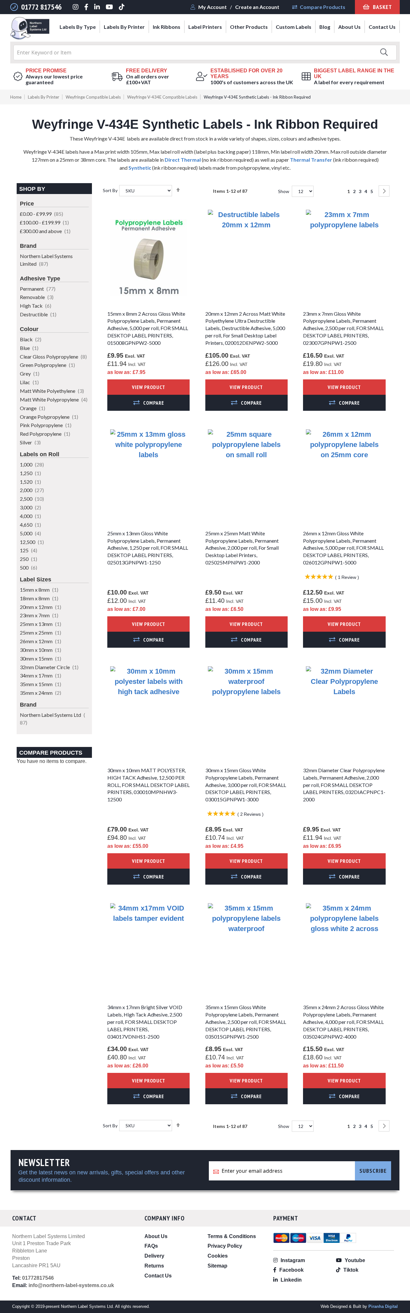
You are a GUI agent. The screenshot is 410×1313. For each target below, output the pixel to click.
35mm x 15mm (40, 684)
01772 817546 (41, 7)
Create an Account (257, 7)
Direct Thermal (183, 160)
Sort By (110, 190)
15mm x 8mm (39, 590)
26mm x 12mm (40, 641)
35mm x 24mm (40, 693)
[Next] (384, 191)
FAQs (151, 1246)
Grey (29, 373)
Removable (36, 297)
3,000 (30, 507)
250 (28, 559)
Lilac (29, 382)
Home (15, 97)
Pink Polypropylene (45, 425)
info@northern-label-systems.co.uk (71, 1285)
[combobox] (205, 52)
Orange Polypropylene (49, 417)
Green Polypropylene (47, 365)
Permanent (37, 289)
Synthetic (139, 168)
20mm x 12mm (40, 607)
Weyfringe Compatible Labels (93, 97)
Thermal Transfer (311, 160)
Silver (30, 442)
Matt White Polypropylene (53, 399)
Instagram (292, 1260)
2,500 (32, 499)
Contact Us (158, 1275)
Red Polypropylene (45, 434)
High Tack (35, 306)
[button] (148, 403)
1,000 (32, 464)
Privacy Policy (225, 1246)
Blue (29, 348)
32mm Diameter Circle (49, 667)
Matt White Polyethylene (52, 391)
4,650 (30, 525)
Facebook (291, 1270)
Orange (32, 408)
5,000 (30, 533)
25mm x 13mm (40, 624)
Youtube (354, 1260)
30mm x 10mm (40, 650)
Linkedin (290, 1280)
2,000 (32, 490)
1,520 (30, 482)
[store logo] (29, 29)
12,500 (32, 542)
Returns (154, 1265)
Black (30, 339)
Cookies (218, 1256)
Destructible (38, 314)
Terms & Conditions (232, 1236)
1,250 (30, 473)
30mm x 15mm (40, 658)
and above (45, 231)
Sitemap (217, 1265)
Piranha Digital (383, 1306)
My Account (212, 7)
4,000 (30, 516)
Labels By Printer (43, 97)
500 (28, 567)
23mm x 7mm (39, 615)
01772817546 (38, 1278)
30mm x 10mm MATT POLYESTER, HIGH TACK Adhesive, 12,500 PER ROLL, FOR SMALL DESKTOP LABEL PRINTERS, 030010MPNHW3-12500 (148, 784)
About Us (156, 1236)
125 (28, 550)
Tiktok (350, 1270)
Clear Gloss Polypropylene (53, 356)
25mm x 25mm (40, 632)
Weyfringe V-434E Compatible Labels (162, 97)
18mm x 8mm (39, 598)
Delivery (154, 1256)
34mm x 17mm (40, 675)
